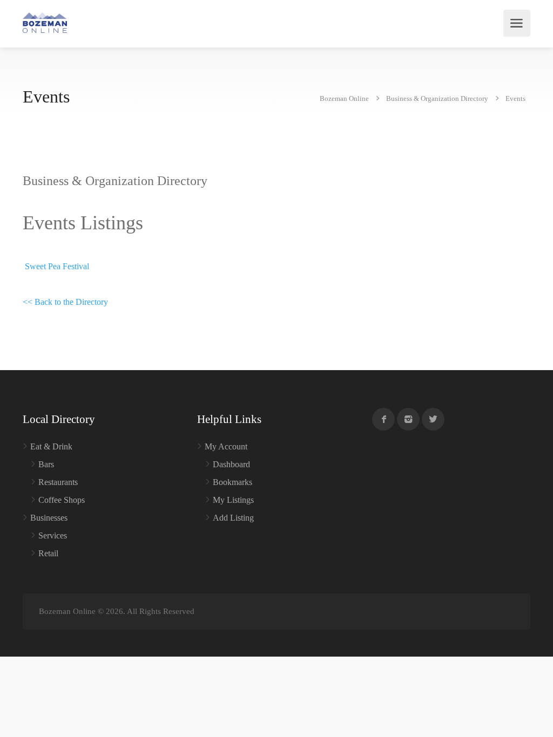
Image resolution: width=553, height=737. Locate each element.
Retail (48, 553)
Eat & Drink (51, 446)
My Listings (233, 499)
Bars (46, 464)
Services (52, 535)
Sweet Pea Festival (57, 266)
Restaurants (58, 482)
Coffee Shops (61, 499)
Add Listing (233, 517)
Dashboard (231, 464)
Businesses (49, 517)
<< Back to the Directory (65, 301)
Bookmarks (232, 482)
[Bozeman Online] (45, 21)
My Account (226, 446)
